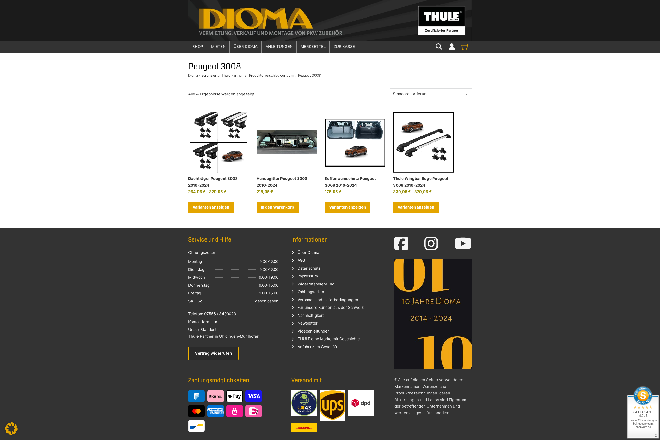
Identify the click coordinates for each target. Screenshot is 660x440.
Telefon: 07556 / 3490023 (212, 313)
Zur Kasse (344, 46)
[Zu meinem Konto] (451, 46)
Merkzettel (313, 46)
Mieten (218, 46)
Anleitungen (279, 46)
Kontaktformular (202, 321)
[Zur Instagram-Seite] (431, 243)
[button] (278, 207)
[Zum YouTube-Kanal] (463, 243)
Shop (197, 46)
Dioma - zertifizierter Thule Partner (215, 75)
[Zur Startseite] (330, 20)
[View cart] (465, 47)
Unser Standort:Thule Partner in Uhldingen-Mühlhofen (223, 333)
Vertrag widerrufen (213, 353)
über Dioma (246, 46)
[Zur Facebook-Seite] (401, 243)
